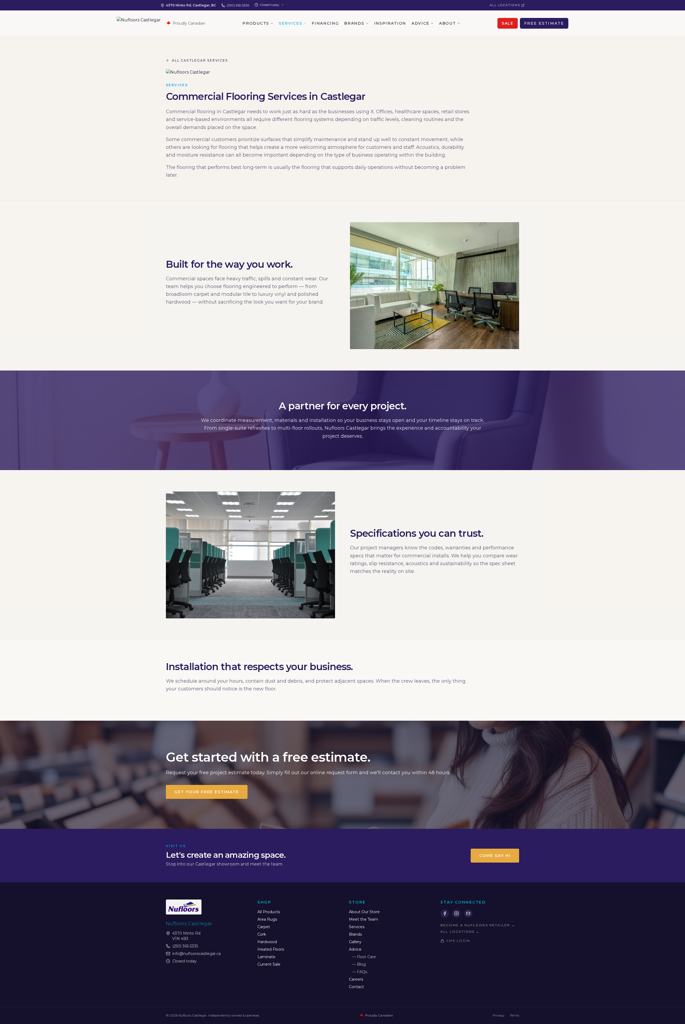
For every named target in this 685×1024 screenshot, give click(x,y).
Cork (261, 934)
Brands (354, 23)
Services (290, 23)
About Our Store (364, 911)
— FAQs (359, 971)
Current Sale (268, 964)
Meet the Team (363, 919)
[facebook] (444, 913)
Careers (356, 979)
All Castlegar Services (200, 60)
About (447, 23)
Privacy (498, 1015)
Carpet (263, 926)
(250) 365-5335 (238, 5)
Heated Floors (270, 949)
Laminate (266, 956)
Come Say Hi (495, 855)
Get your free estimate (206, 791)
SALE (507, 23)
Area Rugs (267, 919)
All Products (268, 911)
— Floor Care (364, 956)
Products (255, 23)
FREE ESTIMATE (544, 23)
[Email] (468, 913)
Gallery (355, 941)
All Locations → (460, 931)
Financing (325, 23)
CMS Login (458, 941)
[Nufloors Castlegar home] (139, 23)
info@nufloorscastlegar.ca (196, 953)
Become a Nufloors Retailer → (477, 925)
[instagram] (456, 913)
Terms (514, 1015)
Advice (420, 23)
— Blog (359, 964)
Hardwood (267, 941)
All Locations (505, 5)
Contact (356, 986)
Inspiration (390, 23)
